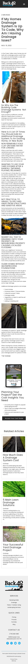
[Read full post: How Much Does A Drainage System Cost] (14, 452)
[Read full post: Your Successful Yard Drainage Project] (14, 541)
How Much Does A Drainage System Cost (13, 457)
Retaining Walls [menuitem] (14, 600)
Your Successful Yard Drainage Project (13, 547)
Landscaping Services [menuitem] (14, 607)
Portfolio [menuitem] (14, 622)
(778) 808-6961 (14, 634)
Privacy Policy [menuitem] (13, 659)
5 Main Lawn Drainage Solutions (11, 502)
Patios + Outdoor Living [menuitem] (14, 605)
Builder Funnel (21, 653)
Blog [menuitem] (14, 624)
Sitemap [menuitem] (14, 661)
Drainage (7, 356)
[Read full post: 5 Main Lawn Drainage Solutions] (14, 496)
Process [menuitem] (14, 619)
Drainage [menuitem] (14, 602)
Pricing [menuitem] (14, 617)
